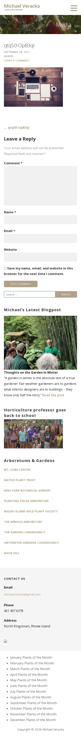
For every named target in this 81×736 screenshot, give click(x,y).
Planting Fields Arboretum (26, 501)
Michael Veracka (22, 6)
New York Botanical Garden (27, 490)
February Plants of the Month (32, 663)
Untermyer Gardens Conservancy (31, 542)
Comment (13, 163)
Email (9, 231)
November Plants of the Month (33, 714)
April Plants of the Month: (29, 674)
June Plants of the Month (28, 686)
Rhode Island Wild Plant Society (31, 511)
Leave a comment (17, 60)
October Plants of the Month (31, 708)
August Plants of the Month (30, 697)
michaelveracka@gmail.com (22, 594)
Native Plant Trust (20, 480)
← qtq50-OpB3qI (16, 127)
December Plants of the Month (33, 720)
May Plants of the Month (28, 680)
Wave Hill (11, 553)
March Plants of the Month (30, 669)
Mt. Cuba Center (17, 469)
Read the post (53, 395)
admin (8, 56)
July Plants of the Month (28, 691)
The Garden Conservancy (24, 532)
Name (10, 212)
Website (10, 249)
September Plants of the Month (33, 703)
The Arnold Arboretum (23, 522)
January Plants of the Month (31, 657)
